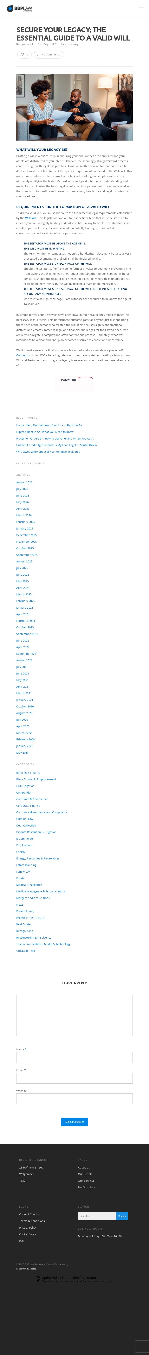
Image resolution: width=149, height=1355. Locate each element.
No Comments (50, 54)
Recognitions (24, 931)
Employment (24, 845)
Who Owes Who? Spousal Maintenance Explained (48, 451)
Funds (20, 878)
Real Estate (23, 924)
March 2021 (24, 693)
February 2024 (25, 621)
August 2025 (24, 561)
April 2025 (22, 588)
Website (21, 1091)
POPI (22, 1241)
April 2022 (22, 647)
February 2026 (25, 522)
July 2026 (22, 489)
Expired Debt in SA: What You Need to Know (45, 432)
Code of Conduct (30, 1214)
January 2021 (24, 700)
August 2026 (24, 482)
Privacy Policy (27, 1227)
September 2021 (27, 653)
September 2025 (27, 555)
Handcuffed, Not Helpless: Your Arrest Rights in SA (49, 425)
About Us (84, 1167)
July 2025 (22, 568)
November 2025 (26, 541)
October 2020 (25, 706)
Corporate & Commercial (32, 799)
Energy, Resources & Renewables (37, 858)
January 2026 (24, 528)
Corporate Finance (28, 805)
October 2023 (25, 627)
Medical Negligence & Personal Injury (40, 891)
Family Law (23, 871)
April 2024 (22, 614)
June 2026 (22, 495)
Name (21, 1049)
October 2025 (25, 548)
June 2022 (22, 640)
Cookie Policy (27, 1234)
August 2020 (24, 713)
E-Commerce (24, 838)
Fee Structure (86, 1187)
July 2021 (22, 667)
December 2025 (26, 535)
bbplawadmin (27, 44)
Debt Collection (26, 825)
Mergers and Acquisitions (33, 898)
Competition (24, 792)
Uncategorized (25, 951)
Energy (20, 852)
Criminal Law (24, 819)
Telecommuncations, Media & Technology (43, 944)
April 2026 (22, 508)
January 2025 (24, 607)
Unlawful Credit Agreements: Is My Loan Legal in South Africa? (56, 445)
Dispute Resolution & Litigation (36, 832)
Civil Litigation (25, 786)
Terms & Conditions (32, 1221)
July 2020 (22, 719)
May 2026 (22, 502)
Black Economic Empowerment (36, 779)
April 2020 (22, 726)
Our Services (86, 1180)
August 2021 (24, 660)
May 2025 (22, 581)
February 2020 (25, 739)
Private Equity (25, 911)
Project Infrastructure (30, 918)
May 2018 (22, 752)
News (19, 904)
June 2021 (22, 673)
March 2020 (24, 733)
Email (21, 1070)
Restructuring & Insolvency (33, 937)
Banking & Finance (28, 773)
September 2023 (27, 634)
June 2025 (22, 574)
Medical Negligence (29, 885)
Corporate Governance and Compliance (42, 812)
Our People (85, 1174)
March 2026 (24, 515)
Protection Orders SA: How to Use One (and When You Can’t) (55, 438)
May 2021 (22, 680)
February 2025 (25, 601)
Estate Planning (69, 44)
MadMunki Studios (26, 1268)
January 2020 (24, 746)
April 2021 (22, 686)
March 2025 (24, 594)
